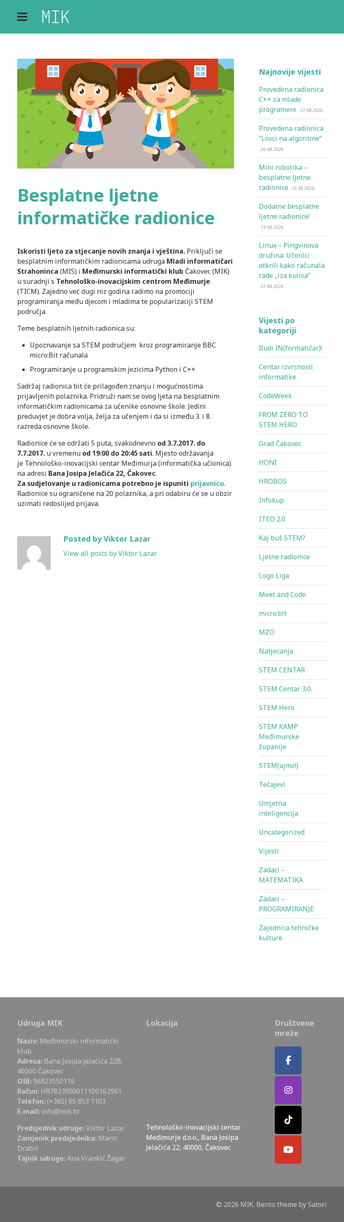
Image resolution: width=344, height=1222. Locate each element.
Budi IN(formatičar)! (290, 348)
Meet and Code (282, 594)
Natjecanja (276, 651)
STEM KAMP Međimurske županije (279, 736)
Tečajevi (272, 784)
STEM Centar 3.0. (285, 688)
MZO (266, 632)
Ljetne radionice (284, 556)
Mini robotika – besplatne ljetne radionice (285, 177)
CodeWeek (275, 395)
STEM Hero (276, 707)
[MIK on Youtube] (288, 1150)
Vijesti (269, 851)
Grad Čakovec (280, 443)
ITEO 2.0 (272, 519)
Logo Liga (274, 575)
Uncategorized (282, 832)
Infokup (271, 500)
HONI (268, 462)
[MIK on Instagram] (288, 1090)
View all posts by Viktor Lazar (110, 553)
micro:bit (273, 613)
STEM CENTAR (282, 670)
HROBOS (273, 481)
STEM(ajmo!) (278, 765)
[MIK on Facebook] (288, 1060)
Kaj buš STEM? (282, 537)
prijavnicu (207, 483)
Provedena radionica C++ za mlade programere (291, 99)
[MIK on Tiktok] (288, 1120)
